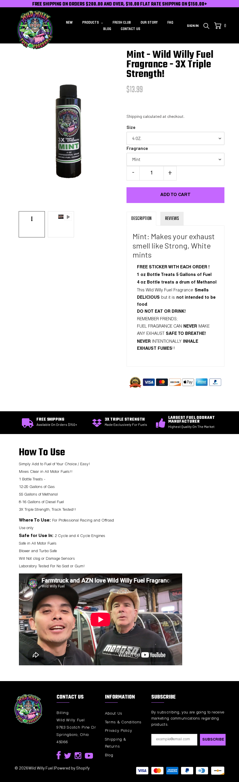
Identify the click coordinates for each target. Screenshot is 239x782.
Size (131, 127)
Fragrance (137, 148)
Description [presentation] (141, 219)
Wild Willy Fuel (40, 767)
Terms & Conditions (123, 723)
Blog (109, 755)
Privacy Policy (118, 731)
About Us (114, 714)
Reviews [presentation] (172, 219)
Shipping (134, 116)
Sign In (194, 25)
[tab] (141, 219)
